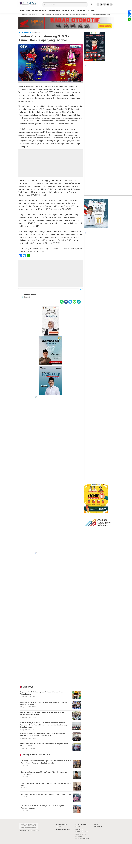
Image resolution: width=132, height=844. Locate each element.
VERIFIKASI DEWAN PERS (62, 829)
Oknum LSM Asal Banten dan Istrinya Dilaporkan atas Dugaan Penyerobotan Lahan (42, 807)
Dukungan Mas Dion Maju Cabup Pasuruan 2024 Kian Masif (60, 15)
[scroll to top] (126, 840)
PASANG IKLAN (79, 829)
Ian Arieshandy (30, 294)
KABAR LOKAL (24, 10)
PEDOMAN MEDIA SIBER (81, 832)
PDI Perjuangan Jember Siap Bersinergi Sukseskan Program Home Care (46, 794)
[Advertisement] (50, 163)
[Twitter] (130, 16)
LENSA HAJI (54, 10)
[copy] (79, 302)
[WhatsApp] (130, 20)
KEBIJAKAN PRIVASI (80, 834)
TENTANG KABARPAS (61, 824)
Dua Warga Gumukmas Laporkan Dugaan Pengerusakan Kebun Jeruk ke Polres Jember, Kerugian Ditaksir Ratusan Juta (46, 762)
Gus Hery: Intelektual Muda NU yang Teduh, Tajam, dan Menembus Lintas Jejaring (44, 773)
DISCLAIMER (78, 836)
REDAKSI (58, 827)
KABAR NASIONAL (39, 10)
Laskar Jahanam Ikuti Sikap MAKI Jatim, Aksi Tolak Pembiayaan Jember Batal (46, 784)
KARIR (96, 824)
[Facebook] (130, 12)
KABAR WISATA (68, 10)
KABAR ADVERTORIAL (86, 10)
